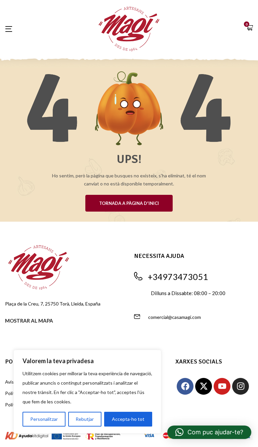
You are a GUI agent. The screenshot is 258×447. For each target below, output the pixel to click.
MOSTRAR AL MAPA (29, 321)
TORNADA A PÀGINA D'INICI (129, 203)
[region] (87, 392)
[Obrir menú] (12, 29)
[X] (203, 386)
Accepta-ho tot (128, 419)
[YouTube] (222, 386)
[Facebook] (185, 386)
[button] (249, 28)
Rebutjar (85, 419)
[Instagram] (240, 386)
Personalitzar (44, 419)
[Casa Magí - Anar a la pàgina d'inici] (129, 28)
